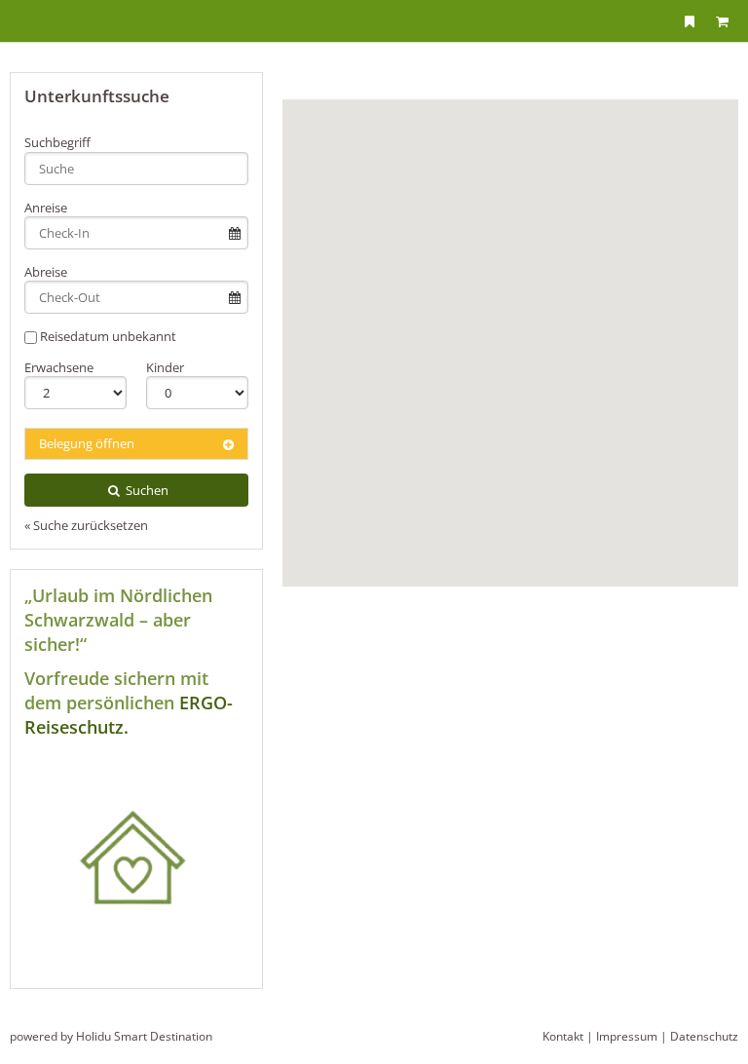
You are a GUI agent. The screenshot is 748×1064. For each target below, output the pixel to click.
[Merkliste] (689, 21)
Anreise (45, 207)
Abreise (45, 272)
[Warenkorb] (721, 21)
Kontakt (562, 1036)
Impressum (626, 1036)
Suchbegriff (57, 142)
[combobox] (136, 168)
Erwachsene (59, 367)
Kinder (165, 367)
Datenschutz (704, 1036)
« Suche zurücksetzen (86, 525)
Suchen (145, 490)
